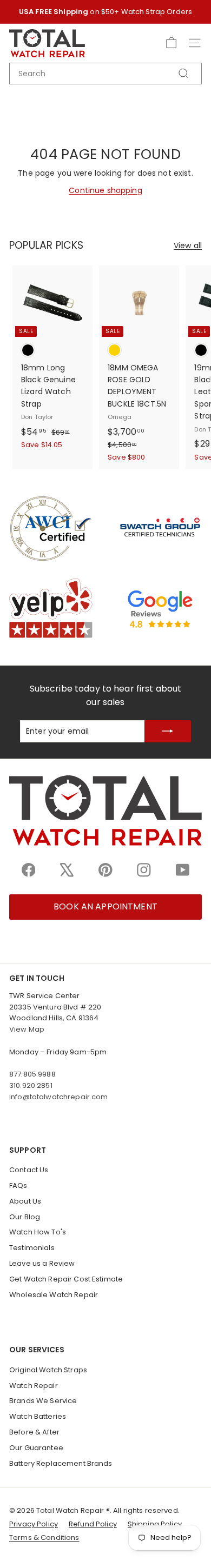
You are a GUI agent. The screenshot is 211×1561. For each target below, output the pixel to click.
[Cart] (171, 43)
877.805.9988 (32, 1074)
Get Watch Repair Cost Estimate (66, 1279)
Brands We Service (43, 1401)
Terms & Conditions (44, 1537)
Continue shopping (105, 190)
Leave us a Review (42, 1263)
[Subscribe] (167, 731)
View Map (26, 1029)
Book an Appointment (105, 906)
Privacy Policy (33, 1524)
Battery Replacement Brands (61, 1463)
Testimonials (32, 1248)
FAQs (18, 1185)
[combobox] (105, 73)
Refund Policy (93, 1524)
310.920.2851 (30, 1085)
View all (188, 245)
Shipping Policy (155, 1524)
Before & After (34, 1432)
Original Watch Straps (48, 1370)
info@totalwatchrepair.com (58, 1097)
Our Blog (24, 1217)
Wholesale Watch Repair (53, 1295)
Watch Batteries (37, 1416)
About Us (25, 1201)
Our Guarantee (36, 1448)
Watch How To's (37, 1232)
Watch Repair (33, 1385)
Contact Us (28, 1170)
